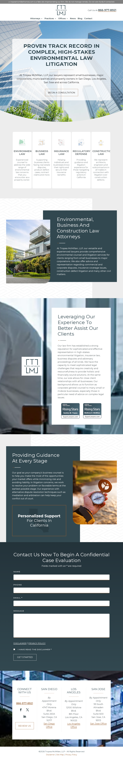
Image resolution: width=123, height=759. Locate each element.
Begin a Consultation (61, 92)
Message (18, 611)
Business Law (41, 152)
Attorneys (35, 19)
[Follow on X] (27, 710)
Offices (62, 19)
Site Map (60, 755)
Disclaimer (20, 643)
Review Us (24, 726)
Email (17, 598)
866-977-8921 (107, 10)
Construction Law (102, 152)
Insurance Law (61, 152)
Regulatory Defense (81, 152)
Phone (17, 585)
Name (16, 572)
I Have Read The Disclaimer (35, 649)
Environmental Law (25, 152)
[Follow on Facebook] (21, 710)
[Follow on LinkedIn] (25, 716)
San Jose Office (98, 723)
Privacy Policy (37, 643)
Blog (80, 19)
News (73, 19)
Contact (88, 19)
